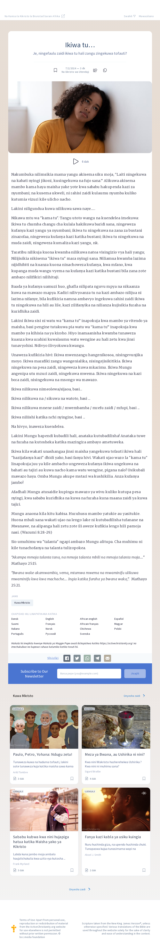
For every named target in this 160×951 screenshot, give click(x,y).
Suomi (15, 624)
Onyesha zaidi (132, 696)
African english (88, 619)
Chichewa (85, 628)
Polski (117, 628)
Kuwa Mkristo (22, 602)
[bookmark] (55, 70)
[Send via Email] (107, 658)
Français (50, 624)
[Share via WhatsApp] (87, 658)
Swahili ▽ (130, 16)
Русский (51, 633)
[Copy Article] (104, 70)
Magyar (118, 624)
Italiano (15, 628)
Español (119, 619)
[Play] (75, 161)
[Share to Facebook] (66, 658)
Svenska (85, 633)
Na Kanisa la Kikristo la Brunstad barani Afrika (33, 16)
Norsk (49, 628)
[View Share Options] (95, 70)
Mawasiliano (146, 16)
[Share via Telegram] (97, 658)
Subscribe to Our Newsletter (34, 673)
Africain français (89, 624)
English (50, 619)
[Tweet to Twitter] (77, 658)
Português (17, 633)
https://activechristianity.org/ (116, 643)
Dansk (14, 619)
